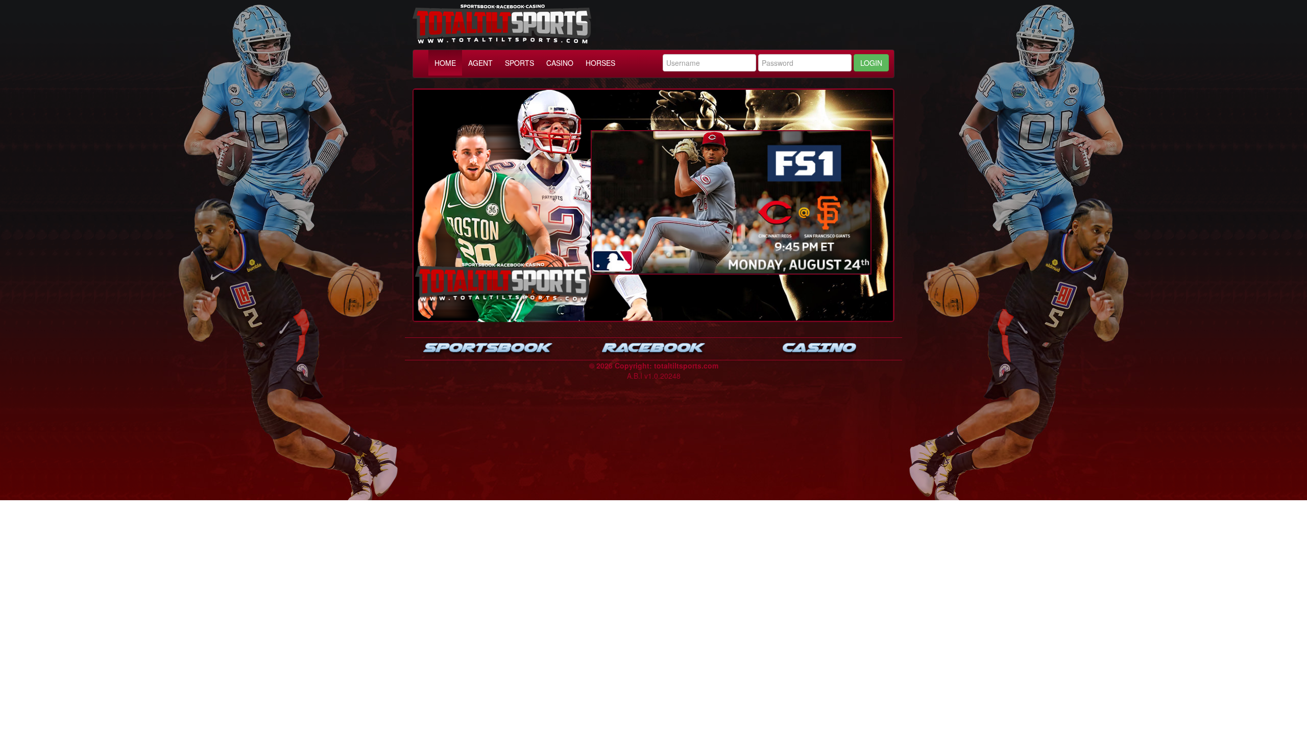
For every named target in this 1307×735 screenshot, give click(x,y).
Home (445, 63)
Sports (519, 63)
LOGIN (871, 63)
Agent (480, 63)
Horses (600, 63)
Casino (559, 63)
